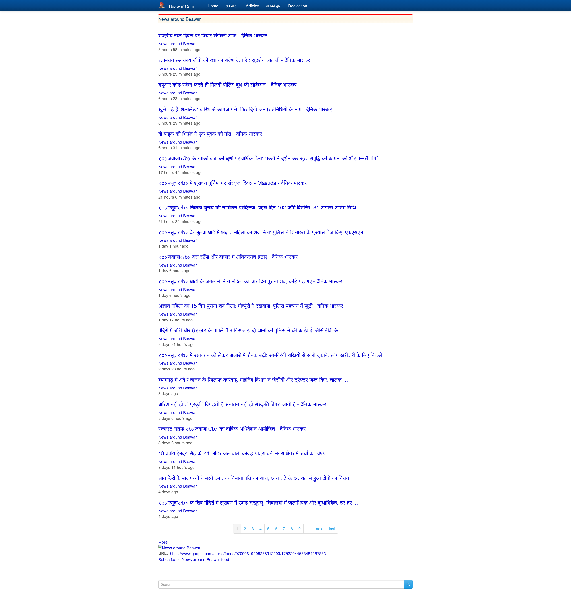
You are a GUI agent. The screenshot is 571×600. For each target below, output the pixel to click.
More (163, 542)
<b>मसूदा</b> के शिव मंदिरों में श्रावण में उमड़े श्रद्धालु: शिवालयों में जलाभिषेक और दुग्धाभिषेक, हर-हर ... (258, 502)
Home (213, 5)
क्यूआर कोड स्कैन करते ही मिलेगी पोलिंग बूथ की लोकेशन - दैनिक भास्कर (227, 84)
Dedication (297, 5)
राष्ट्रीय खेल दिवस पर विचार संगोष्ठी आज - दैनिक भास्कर (212, 35)
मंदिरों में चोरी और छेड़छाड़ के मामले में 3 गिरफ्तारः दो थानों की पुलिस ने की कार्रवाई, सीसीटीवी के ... (251, 330)
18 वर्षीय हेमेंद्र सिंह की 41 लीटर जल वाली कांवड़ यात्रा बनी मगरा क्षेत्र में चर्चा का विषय (242, 453)
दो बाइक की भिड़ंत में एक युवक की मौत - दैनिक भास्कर (210, 133)
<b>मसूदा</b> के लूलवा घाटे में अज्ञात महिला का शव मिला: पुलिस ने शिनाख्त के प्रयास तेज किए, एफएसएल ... (263, 232)
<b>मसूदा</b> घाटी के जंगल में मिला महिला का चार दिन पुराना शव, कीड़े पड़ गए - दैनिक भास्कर (250, 281)
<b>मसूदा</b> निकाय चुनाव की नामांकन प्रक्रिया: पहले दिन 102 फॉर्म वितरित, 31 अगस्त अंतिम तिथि (257, 207)
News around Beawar (177, 43)
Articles (252, 5)
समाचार (231, 5)
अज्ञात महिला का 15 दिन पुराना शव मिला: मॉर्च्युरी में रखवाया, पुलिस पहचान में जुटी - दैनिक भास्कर (250, 305)
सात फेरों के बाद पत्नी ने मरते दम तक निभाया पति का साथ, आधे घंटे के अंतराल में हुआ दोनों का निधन (253, 478)
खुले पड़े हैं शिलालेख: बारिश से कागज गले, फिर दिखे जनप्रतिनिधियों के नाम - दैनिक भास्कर (245, 109)
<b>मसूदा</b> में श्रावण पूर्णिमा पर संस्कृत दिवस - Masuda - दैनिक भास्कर (232, 182)
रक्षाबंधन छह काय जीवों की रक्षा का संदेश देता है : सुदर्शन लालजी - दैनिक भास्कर (234, 60)
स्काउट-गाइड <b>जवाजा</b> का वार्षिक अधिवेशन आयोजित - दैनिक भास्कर (232, 428)
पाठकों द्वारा (273, 5)
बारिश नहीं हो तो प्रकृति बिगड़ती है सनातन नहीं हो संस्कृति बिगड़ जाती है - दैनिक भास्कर (242, 404)
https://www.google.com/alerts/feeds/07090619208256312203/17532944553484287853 (248, 553)
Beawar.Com (181, 6)
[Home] (163, 4)
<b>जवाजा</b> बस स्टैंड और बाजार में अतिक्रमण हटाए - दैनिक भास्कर (228, 256)
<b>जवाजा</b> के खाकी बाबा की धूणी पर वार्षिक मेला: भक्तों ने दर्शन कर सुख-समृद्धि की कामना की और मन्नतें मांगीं (267, 158)
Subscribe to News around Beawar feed (193, 559)
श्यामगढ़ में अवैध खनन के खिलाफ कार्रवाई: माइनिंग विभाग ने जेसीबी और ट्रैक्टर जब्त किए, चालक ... (253, 379)
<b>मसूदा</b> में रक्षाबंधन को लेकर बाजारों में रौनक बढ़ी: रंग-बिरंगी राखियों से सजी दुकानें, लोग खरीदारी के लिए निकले (270, 355)
